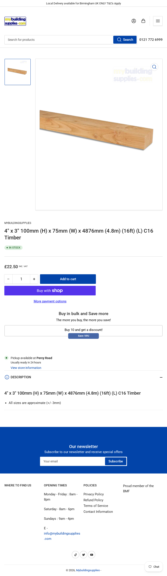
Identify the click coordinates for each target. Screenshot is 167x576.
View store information (26, 368)
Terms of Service (96, 506)
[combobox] (70, 39)
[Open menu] (158, 21)
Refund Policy (93, 500)
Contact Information (98, 512)
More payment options (50, 301)
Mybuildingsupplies (17, 223)
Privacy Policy (94, 494)
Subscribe (116, 461)
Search (128, 40)
